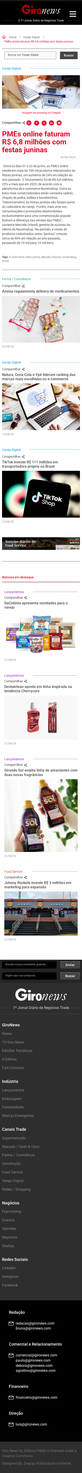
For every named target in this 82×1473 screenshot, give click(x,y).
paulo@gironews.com (33, 1360)
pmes (5, 261)
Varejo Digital (31, 37)
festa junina (33, 257)
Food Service (13, 871)
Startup (8, 1246)
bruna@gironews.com (33, 1328)
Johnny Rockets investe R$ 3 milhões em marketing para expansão (37, 885)
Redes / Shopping (16, 1189)
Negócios (9, 1237)
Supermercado (14, 1138)
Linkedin (9, 1268)
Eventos (8, 1220)
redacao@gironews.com (35, 1323)
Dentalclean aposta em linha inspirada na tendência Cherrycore (38, 689)
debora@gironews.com (34, 1365)
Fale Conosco (13, 1068)
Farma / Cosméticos (16, 279)
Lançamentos (14, 592)
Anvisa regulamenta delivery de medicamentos (40, 291)
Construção (11, 1163)
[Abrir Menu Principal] (72, 14)
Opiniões (9, 1229)
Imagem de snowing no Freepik (41, 112)
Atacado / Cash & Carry (21, 1147)
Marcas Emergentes (18, 1116)
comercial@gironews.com (36, 1355)
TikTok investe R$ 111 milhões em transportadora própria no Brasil (30, 464)
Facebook (10, 1285)
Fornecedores (13, 1107)
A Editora (9, 1059)
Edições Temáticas (17, 1050)
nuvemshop (69, 257)
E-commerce (16, 257)
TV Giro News (13, 1042)
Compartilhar (11, 286)
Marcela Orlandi (51, 257)
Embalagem (11, 1099)
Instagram (10, 1276)
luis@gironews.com (31, 1424)
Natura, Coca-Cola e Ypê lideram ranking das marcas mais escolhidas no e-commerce (38, 377)
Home (12, 37)
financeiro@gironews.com (36, 1397)
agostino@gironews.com (36, 1370)
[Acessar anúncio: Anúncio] (41, 543)
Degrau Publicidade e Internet (47, 1463)
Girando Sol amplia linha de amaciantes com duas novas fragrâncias (40, 772)
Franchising (11, 1211)
